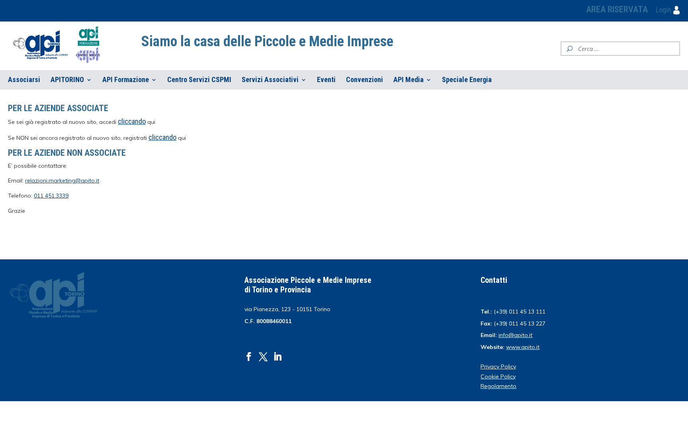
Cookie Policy (498, 376)
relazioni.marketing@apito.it (62, 180)
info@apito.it (515, 335)
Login (664, 10)
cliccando (162, 137)
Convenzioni (364, 80)
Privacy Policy (498, 366)
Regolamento (498, 386)
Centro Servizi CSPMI (199, 80)
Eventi (326, 80)
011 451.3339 (51, 195)
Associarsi (24, 80)
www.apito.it (522, 347)
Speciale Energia (467, 80)
